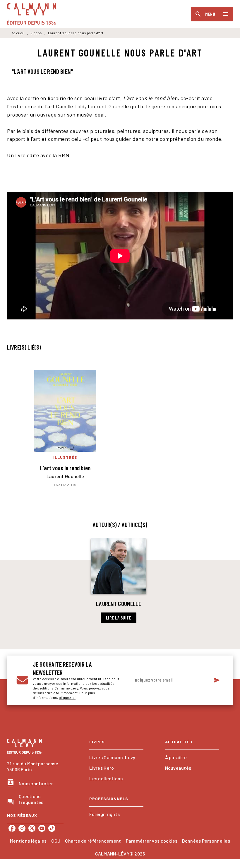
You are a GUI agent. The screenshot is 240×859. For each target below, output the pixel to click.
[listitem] (12, 828)
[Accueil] (31, 14)
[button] (118, 580)
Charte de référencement (93, 840)
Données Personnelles (206, 840)
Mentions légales (28, 840)
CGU (55, 840)
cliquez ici (67, 697)
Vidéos (36, 33)
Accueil (18, 33)
